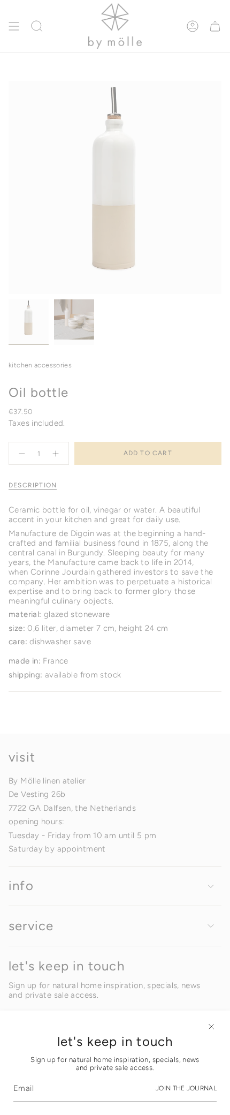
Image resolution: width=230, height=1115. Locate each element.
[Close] (211, 1027)
